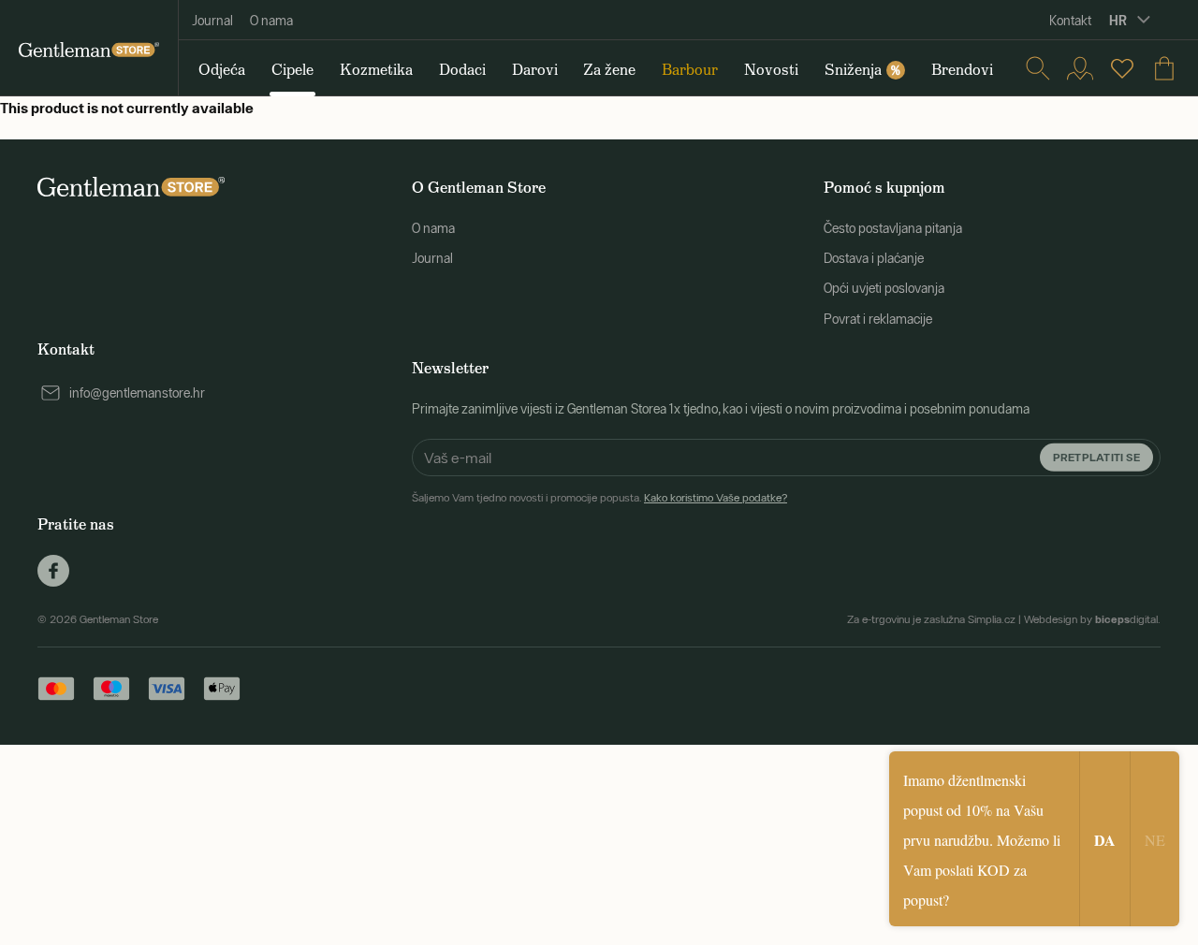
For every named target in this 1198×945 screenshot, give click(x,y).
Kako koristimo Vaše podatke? (715, 497)
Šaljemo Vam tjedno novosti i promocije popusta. (599, 497)
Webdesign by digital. (1092, 619)
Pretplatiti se (1096, 456)
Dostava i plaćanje (874, 258)
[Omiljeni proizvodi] (1122, 68)
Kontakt (1070, 20)
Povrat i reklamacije (878, 319)
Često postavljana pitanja (893, 228)
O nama (271, 20)
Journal (212, 20)
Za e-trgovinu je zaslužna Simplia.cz (931, 619)
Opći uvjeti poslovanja (884, 288)
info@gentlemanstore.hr (137, 392)
